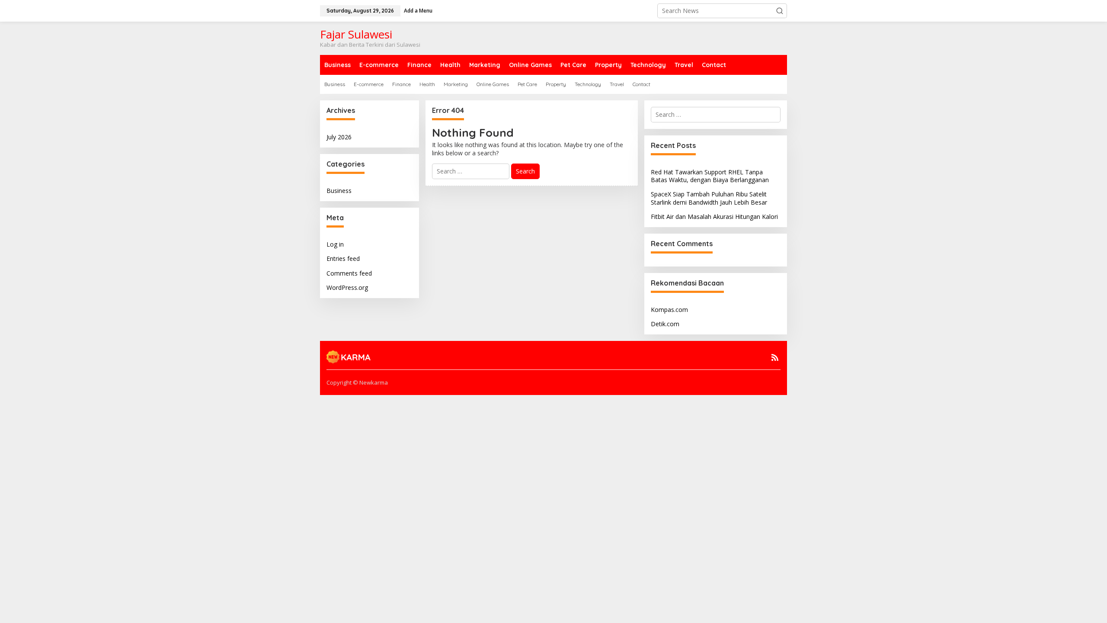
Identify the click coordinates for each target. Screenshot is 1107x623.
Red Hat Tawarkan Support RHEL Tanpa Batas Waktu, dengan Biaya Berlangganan (710, 176)
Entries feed (343, 258)
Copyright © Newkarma (357, 382)
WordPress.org (347, 287)
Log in (335, 244)
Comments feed (349, 273)
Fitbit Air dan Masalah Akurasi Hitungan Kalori (714, 216)
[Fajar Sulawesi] (348, 356)
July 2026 (339, 137)
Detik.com (665, 324)
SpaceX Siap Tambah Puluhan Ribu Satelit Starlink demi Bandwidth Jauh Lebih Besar (709, 198)
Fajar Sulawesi (356, 34)
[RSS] (775, 357)
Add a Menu (418, 10)
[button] (779, 10)
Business (339, 190)
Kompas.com (669, 309)
